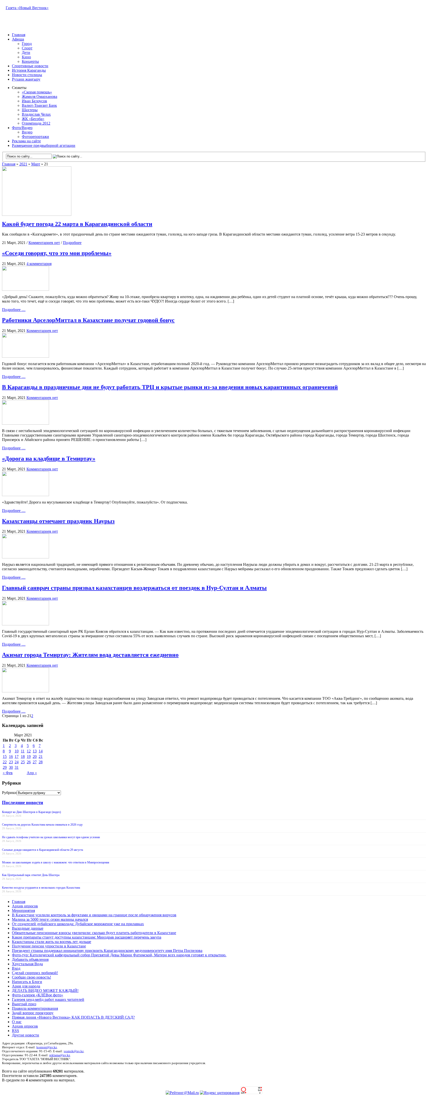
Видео (27, 132)
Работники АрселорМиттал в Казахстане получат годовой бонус (88, 320)
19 (29, 756)
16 (11, 756)
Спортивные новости (30, 66)
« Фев (8, 773)
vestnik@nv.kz (74, 1051)
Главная (18, 35)
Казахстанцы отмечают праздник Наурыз (58, 521)
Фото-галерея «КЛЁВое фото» (37, 995)
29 (5, 767)
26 (29, 762)
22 (5, 762)
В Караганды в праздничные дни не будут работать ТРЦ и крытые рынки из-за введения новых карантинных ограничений (170, 387)
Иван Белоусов (34, 101)
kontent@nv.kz (46, 1047)
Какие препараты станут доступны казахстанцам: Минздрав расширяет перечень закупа (86, 937)
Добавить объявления (30, 959)
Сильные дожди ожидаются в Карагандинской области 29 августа (42, 850)
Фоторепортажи (35, 136)
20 (35, 756)
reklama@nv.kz (59, 1055)
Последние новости (22, 802)
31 (17, 767)
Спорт (27, 48)
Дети (26, 52)
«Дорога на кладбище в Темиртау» (48, 458)
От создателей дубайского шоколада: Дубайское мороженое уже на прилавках (78, 924)
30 (11, 767)
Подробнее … (14, 309)
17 (17, 756)
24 (17, 762)
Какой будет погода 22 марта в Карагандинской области (77, 224)
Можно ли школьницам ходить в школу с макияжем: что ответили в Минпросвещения (55, 862)
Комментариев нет (44, 243)
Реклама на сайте (26, 141)
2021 (23, 164)
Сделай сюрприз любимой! (35, 973)
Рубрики (9, 792)
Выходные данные (27, 928)
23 (11, 762)
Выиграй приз (24, 1004)
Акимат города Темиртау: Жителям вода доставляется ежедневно (90, 655)
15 (5, 756)
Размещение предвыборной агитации (43, 145)
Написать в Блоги (27, 982)
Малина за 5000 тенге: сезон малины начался (50, 919)
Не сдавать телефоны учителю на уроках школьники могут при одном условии (51, 837)
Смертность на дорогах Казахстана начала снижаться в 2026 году (42, 824)
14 (41, 751)
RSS (15, 1031)
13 (35, 751)
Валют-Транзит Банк (39, 105)
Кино (26, 57)
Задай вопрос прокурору (33, 1013)
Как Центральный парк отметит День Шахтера (30, 875)
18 (23, 756)
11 (23, 751)
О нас (17, 1022)
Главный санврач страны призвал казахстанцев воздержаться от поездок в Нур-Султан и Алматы (134, 588)
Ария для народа (26, 986)
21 (41, 756)
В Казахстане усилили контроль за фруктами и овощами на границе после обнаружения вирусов (94, 915)
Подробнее (72, 243)
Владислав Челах (36, 114)
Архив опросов (25, 906)
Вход (16, 968)
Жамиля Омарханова (39, 96)
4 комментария (39, 264)
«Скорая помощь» (37, 92)
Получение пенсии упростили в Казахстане (49, 946)
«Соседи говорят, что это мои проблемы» (56, 253)
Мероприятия (23, 910)
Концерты (30, 61)
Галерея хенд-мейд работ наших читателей (48, 999)
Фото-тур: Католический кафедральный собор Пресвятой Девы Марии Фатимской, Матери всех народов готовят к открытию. (119, 955)
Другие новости (25, 1035)
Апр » (32, 773)
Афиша (18, 39)
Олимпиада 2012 (36, 123)
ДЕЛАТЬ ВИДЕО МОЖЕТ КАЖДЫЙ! (45, 990)
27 (35, 762)
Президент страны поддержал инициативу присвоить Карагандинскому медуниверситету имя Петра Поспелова (107, 950)
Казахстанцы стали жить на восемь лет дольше (51, 942)
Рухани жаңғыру (26, 79)
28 (41, 762)
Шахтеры (30, 110)
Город (27, 44)
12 (29, 751)
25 (23, 762)
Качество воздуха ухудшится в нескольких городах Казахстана (41, 887)
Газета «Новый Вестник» (27, 8)
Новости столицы (27, 75)
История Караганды (29, 70)
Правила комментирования (35, 1008)
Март (35, 164)
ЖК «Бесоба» (33, 119)
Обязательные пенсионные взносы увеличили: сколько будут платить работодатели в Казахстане (94, 933)
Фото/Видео (22, 128)
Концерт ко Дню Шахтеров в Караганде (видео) (31, 812)
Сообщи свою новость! (31, 977)
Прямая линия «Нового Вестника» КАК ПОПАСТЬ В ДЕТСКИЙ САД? (73, 1017)
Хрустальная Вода (27, 964)
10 (17, 751)
